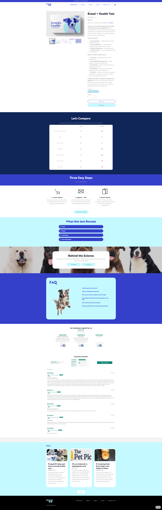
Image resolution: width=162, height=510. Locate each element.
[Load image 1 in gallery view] (52, 41)
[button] (74, 4)
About (88, 500)
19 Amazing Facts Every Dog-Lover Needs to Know (103, 466)
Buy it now (101, 105)
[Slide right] (83, 41)
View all (81, 492)
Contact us (112, 500)
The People (73, 264)
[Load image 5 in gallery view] (78, 41)
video (51, 203)
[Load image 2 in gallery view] (59, 41)
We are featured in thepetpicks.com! (79, 465)
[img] (81, 330)
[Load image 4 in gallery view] (72, 41)
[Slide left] (47, 41)
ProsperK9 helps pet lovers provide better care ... (56, 466)
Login (103, 500)
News (95, 500)
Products (79, 500)
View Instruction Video (81, 212)
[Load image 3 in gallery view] (65, 41)
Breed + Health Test (93, 91)
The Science (88, 264)
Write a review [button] (104, 362)
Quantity (89, 94)
